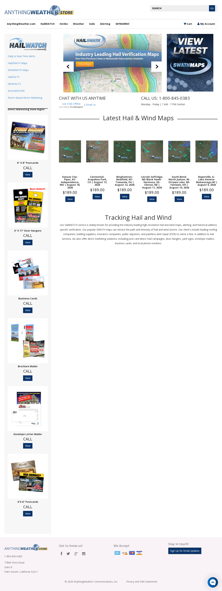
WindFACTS (14, 83)
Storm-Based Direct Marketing (25, 97)
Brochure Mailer (28, 366)
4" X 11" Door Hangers (27, 230)
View (27, 174)
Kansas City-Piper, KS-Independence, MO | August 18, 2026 (70, 182)
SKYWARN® (123, 23)
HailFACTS (13, 77)
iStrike (64, 23)
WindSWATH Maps (18, 70)
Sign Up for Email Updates (184, 550)
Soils (92, 23)
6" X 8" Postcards (28, 162)
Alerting (105, 23)
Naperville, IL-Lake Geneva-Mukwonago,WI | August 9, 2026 (206, 180)
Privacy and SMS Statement (141, 581)
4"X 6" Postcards (27, 501)
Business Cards (27, 298)
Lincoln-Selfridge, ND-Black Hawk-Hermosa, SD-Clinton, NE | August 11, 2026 (152, 182)
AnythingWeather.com (21, 23)
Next (156, 66)
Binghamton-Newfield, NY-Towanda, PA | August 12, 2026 (124, 180)
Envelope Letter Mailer (28, 434)
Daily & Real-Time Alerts (21, 56)
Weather (78, 23)
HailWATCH (47, 23)
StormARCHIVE (16, 90)
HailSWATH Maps (17, 63)
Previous (68, 66)
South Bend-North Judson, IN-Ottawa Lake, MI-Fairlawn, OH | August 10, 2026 (179, 182)
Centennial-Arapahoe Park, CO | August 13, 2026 (97, 180)
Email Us (91, 104)
